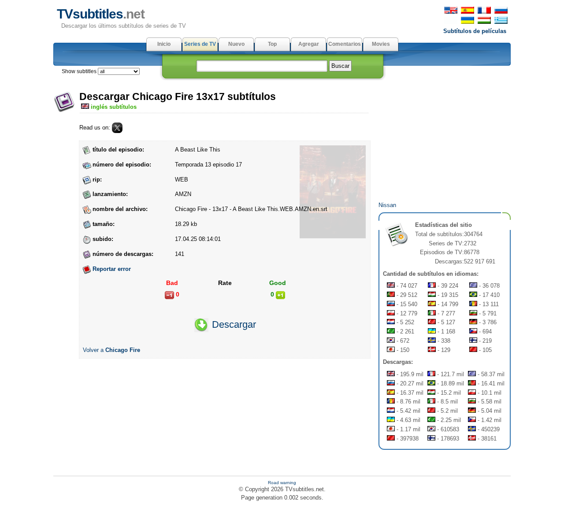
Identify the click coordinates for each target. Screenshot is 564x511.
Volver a (111, 350)
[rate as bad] (169, 295)
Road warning (282, 482)
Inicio (164, 44)
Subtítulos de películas (474, 31)
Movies (381, 44)
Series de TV (200, 44)
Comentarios (344, 44)
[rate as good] (280, 295)
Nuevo (236, 44)
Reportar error (112, 269)
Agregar (308, 44)
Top (272, 44)
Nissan (387, 205)
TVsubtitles (101, 14)
